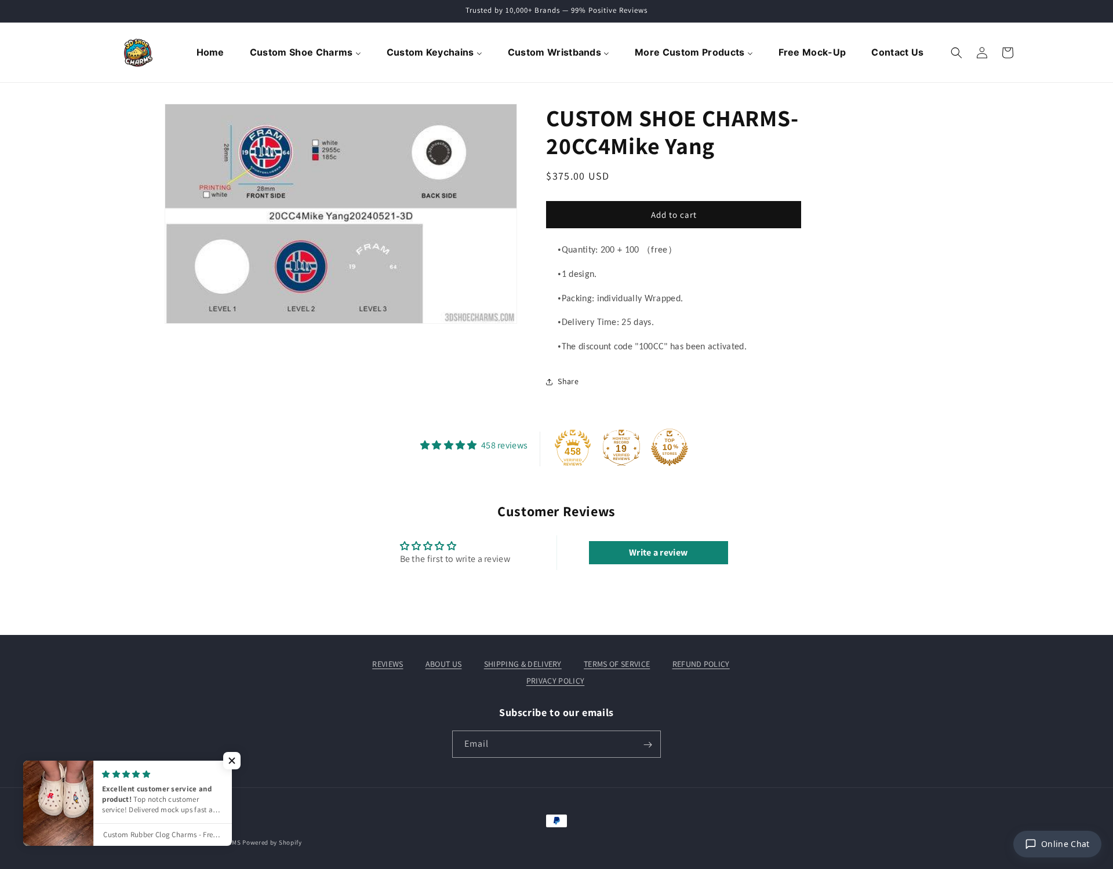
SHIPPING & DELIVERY (523, 664)
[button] (956, 52)
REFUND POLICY (701, 664)
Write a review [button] (658, 552)
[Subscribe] (647, 744)
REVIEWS (387, 664)
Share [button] (568, 381)
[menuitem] (211, 52)
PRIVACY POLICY (555, 680)
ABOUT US (443, 664)
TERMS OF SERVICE (617, 664)
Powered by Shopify (272, 842)
